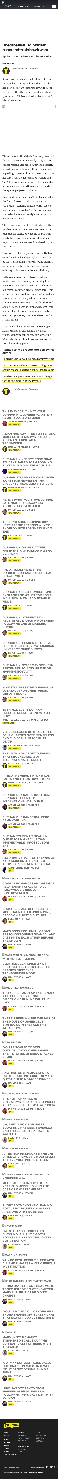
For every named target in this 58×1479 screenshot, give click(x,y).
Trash (40, 1006)
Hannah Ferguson (18, 69)
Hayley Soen (15, 944)
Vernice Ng (14, 764)
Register (21, 1450)
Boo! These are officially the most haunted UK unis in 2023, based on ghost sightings (26, 912)
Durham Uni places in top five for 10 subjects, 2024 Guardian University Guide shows (28, 646)
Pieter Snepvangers (20, 745)
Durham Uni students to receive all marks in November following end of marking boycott (28, 622)
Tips (44, 6)
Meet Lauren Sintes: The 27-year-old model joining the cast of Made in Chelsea (25, 1186)
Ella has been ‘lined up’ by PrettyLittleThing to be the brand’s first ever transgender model (26, 968)
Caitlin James (16, 510)
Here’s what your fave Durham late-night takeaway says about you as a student (28, 503)
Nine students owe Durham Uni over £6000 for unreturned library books (28, 690)
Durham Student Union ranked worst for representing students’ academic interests (28, 480)
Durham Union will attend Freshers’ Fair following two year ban (27, 550)
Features (33, 69)
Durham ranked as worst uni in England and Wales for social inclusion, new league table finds (28, 596)
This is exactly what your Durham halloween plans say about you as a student (27, 414)
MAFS (28, 944)
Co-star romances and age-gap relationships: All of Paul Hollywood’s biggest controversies (28, 888)
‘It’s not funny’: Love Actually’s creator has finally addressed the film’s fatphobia (28, 1102)
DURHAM (14, 424)
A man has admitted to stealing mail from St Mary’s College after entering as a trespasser (29, 438)
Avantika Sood (16, 805)
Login (20, 1452)
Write (37, 6)
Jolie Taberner (17, 422)
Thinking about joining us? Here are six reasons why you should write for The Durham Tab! (27, 526)
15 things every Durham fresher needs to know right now (27, 713)
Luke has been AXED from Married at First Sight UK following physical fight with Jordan (28, 1393)
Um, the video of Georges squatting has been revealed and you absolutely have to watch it (27, 1129)
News (35, 447)
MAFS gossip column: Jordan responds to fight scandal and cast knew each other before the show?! (28, 936)
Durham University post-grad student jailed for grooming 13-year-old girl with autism (27, 462)
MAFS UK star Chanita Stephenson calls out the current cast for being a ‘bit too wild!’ (26, 1342)
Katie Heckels (16, 535)
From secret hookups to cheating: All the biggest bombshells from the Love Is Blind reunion (26, 1236)
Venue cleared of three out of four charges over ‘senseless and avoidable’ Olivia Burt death (28, 736)
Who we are (41, 1436)
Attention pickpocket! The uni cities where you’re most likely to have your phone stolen (28, 1157)
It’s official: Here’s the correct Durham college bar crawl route (27, 573)
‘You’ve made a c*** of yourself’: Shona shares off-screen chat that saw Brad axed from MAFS (28, 1314)
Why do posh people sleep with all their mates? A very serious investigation (28, 1263)
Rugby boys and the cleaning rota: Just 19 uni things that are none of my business (27, 1208)
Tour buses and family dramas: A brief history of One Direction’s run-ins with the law (28, 997)
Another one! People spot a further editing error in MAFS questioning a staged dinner (27, 1076)
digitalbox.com (14, 1467)
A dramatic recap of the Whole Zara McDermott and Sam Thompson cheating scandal (28, 861)
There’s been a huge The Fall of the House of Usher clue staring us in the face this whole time (28, 1023)
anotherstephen (18, 868)
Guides (33, 422)
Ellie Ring (14, 1138)
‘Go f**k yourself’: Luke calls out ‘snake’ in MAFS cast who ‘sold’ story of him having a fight (26, 1367)
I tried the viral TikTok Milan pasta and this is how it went (26, 777)
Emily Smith (14, 919)
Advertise (22, 1436)
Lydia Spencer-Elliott (21, 897)
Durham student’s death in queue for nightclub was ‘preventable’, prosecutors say (26, 841)
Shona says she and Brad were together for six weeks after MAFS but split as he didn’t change (28, 1290)
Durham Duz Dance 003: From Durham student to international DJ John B (26, 798)
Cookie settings (40, 1441)
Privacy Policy (24, 1438)
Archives (22, 1440)
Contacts (40, 1438)
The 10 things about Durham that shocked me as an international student (26, 756)
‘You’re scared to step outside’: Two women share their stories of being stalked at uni (28, 1052)
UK (11, 871)
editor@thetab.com (37, 1467)
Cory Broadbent (18, 469)
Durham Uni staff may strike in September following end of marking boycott (27, 668)
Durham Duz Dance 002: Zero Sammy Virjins (29, 358)
